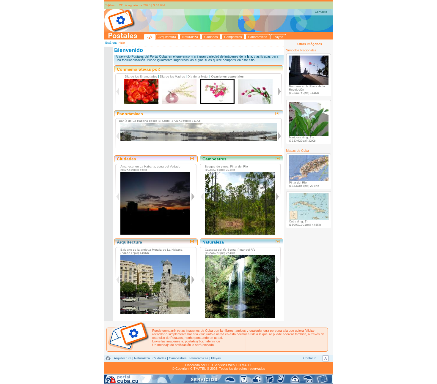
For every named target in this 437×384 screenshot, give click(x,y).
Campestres (178, 358)
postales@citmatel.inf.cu (202, 341)
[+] (277, 113)
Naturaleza (142, 358)
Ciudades (159, 358)
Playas (216, 358)
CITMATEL (244, 365)
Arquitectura (122, 358)
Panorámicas (198, 358)
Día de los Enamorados (141, 76)
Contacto (321, 11)
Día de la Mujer (198, 76)
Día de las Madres (172, 76)
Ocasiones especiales (227, 76)
